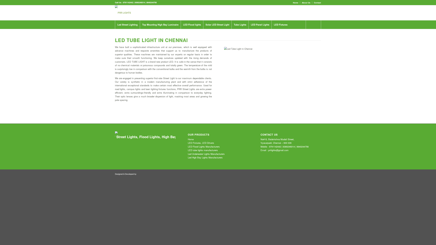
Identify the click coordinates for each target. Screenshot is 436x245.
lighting (155, 89)
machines (130, 50)
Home (295, 2)
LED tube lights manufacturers (203, 150)
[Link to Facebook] (303, 12)
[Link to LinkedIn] (318, 12)
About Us (306, 2)
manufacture (189, 50)
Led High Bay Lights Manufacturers (205, 157)
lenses (130, 96)
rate (161, 78)
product (164, 61)
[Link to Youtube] (308, 12)
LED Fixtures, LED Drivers (201, 142)
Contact (317, 2)
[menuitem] (295, 3)
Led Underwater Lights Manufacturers (206, 154)
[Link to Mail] (313, 12)
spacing (123, 100)
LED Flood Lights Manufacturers (204, 146)
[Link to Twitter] (298, 12)
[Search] (313, 24)
